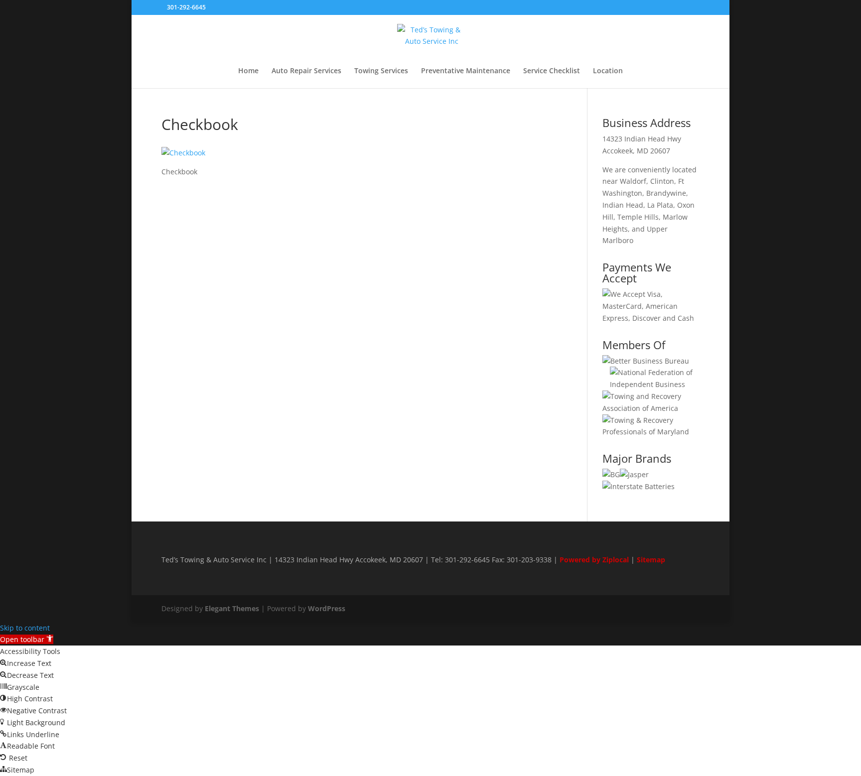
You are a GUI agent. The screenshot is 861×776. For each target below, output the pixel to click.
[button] (26, 639)
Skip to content (25, 628)
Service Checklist (551, 71)
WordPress (326, 608)
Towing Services (381, 71)
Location (608, 71)
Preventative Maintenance (465, 71)
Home (248, 71)
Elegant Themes (232, 608)
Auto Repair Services (306, 71)
